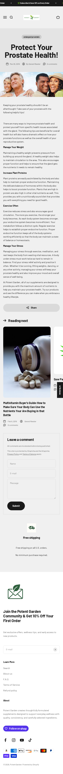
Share (34, 307)
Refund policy (10, 690)
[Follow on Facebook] (5, 740)
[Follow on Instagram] (13, 740)
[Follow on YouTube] (22, 740)
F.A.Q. (6, 679)
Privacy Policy (13, 454)
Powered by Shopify (30, 764)
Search (6, 668)
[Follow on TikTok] (30, 740)
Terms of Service (29, 454)
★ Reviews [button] (60, 390)
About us (7, 673)
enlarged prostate (32, 37)
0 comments (52, 64)
